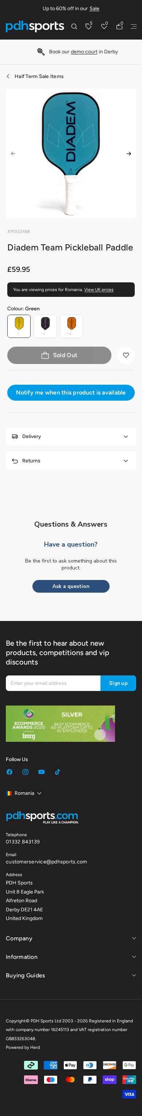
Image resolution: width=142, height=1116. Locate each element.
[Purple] (45, 326)
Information (22, 956)
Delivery (31, 436)
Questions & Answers (70, 524)
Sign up (118, 683)
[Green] (19, 326)
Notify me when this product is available (71, 392)
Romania (24, 793)
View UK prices (99, 289)
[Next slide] (129, 153)
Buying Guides (25, 975)
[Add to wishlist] (126, 355)
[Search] (74, 26)
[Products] (134, 26)
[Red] (71, 326)
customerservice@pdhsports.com (46, 862)
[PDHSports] (35, 26)
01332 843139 (23, 842)
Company (19, 938)
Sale (94, 8)
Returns (31, 461)
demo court (77, 52)
